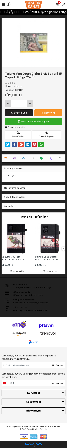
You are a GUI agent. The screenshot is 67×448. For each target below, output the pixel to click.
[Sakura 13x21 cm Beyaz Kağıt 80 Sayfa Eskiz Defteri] (17, 238)
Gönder (59, 365)
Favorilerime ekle (16, 127)
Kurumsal (33, 393)
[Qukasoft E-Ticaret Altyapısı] (33, 445)
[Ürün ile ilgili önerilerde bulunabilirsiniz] (60, 158)
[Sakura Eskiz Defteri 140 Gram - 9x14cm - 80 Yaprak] (50, 238)
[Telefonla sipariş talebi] (51, 158)
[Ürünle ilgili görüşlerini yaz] (24, 158)
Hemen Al (49, 112)
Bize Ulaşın (33, 410)
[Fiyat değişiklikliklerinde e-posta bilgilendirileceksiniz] (43, 158)
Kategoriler (33, 402)
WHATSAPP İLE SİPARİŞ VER (35, 121)
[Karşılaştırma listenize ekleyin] (33, 158)
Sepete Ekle (20, 112)
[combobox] (5, 383)
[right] (63, 249)
